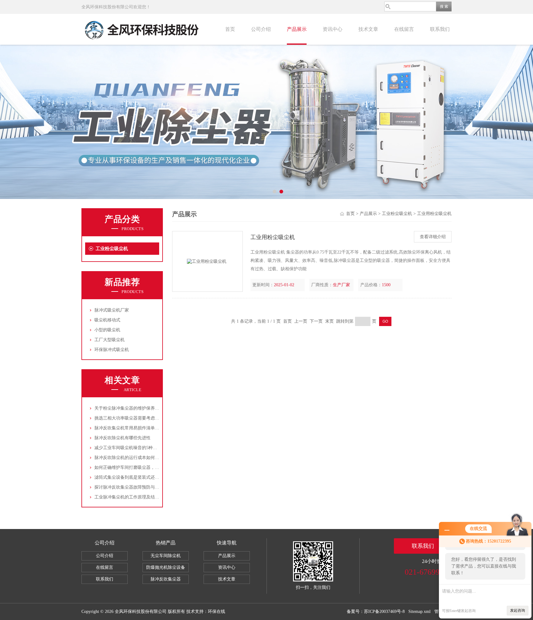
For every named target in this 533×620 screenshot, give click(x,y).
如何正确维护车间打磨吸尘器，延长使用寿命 (137, 467)
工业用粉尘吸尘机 (434, 213)
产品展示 (297, 29)
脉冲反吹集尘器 (166, 579)
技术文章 (368, 29)
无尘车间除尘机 (166, 555)
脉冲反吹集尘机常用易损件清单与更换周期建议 (139, 428)
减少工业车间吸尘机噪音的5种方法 (127, 447)
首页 (230, 29)
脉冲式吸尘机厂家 (111, 310)
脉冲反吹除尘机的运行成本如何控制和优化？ (137, 457)
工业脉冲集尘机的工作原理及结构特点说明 (135, 497)
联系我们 (440, 29)
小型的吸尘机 (107, 330)
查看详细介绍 (433, 236)
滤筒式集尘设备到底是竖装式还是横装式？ (135, 477)
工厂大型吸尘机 (109, 339)
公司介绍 (261, 29)
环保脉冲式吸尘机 (111, 349)
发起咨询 (517, 610)
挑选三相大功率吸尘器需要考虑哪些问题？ (135, 418)
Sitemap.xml (419, 611)
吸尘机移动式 (107, 320)
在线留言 (404, 29)
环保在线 (216, 611)
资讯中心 (332, 29)
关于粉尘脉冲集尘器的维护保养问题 (128, 408)
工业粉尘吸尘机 (112, 248)
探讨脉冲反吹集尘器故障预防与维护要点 (133, 487)
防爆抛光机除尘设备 (165, 567)
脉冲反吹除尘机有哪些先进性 (122, 438)
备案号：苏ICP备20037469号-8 (376, 611)
